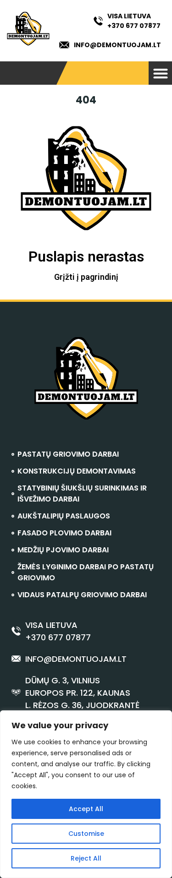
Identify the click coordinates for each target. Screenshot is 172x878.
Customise (86, 833)
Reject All (86, 858)
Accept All (86, 808)
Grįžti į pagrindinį (86, 277)
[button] (160, 73)
